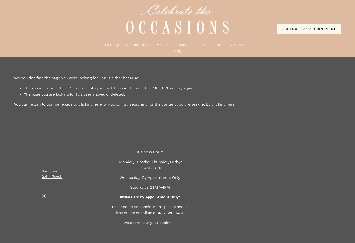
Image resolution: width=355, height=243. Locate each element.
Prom (200, 44)
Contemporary (137, 44)
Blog (177, 50)
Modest (162, 44)
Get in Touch (241, 44)
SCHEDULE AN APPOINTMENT (309, 29)
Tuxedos (182, 44)
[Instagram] (44, 196)
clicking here (90, 104)
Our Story (111, 44)
